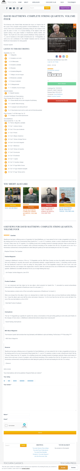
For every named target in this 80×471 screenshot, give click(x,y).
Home (20, 2)
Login (49, 62)
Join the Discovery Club (40, 456)
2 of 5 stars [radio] (10, 381)
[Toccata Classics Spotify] (14, 8)
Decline (73, 467)
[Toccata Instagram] (17, 8)
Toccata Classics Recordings (41, 448)
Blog (62, 2)
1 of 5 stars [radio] (5, 381)
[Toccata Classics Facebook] (7, 8)
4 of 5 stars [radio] (23, 381)
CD (49, 75)
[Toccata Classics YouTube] (10, 8)
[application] (5, 55)
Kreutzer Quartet (55, 96)
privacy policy (26, 468)
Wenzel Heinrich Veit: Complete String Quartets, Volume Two (47, 210)
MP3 (54, 75)
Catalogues (36, 2)
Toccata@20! (72, 2)
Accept (63, 467)
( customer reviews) (53, 70)
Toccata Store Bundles (40, 452)
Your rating (7, 377)
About (26, 2)
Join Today (55, 62)
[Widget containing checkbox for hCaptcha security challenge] (15, 425)
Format (50, 72)
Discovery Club (51, 2)
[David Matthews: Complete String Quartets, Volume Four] (62, 38)
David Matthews (58, 94)
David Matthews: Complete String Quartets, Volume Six (30, 212)
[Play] (6, 55)
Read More (13, 205)
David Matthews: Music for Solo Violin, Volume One (66, 209)
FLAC (59, 75)
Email (6, 419)
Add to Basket (62, 83)
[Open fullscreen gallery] (74, 50)
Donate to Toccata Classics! (40, 454)
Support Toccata (65, 8)
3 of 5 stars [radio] (15, 381)
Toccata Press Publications (40, 450)
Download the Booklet (62, 101)
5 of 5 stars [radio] (31, 381)
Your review (7, 384)
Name (6, 414)
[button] (21, 8)
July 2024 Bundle (11, 208)
